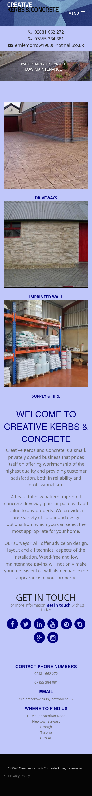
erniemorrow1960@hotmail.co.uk (49, 45)
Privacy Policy (19, 776)
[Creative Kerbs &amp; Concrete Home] (31, 9)
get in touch (59, 605)
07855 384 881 (49, 39)
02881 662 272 (49, 32)
